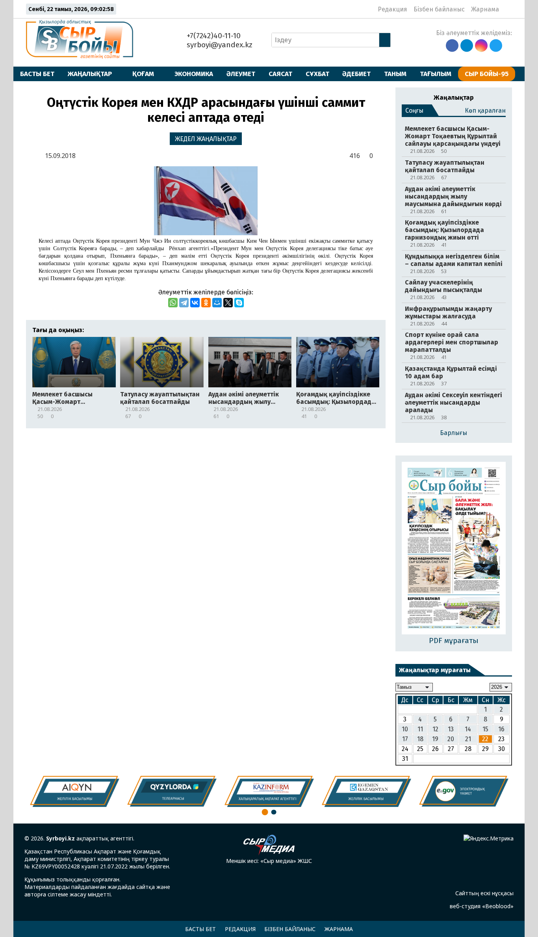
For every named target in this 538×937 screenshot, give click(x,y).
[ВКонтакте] (195, 302)
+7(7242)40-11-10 (213, 35)
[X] (228, 302)
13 (451, 729)
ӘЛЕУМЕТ (240, 74)
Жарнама (485, 9)
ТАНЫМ (395, 74)
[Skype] (239, 302)
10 (405, 729)
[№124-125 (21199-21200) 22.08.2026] (454, 549)
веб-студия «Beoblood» (482, 906)
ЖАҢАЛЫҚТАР (90, 74)
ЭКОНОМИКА (193, 74)
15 (485, 729)
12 (435, 729)
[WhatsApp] (173, 302)
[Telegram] (184, 302)
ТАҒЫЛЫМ (435, 74)
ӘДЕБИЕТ (356, 74)
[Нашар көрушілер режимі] (507, 9)
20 (450, 739)
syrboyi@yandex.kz (218, 44)
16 (501, 729)
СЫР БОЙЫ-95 (486, 74)
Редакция (392, 9)
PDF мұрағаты (454, 640)
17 (405, 739)
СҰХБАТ (317, 74)
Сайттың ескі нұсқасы (484, 893)
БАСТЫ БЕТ (37, 74)
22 (485, 739)
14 (468, 729)
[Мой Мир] (217, 302)
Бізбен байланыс (439, 9)
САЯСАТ (280, 74)
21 (468, 739)
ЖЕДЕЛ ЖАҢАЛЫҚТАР (206, 139)
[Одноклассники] (206, 302)
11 (420, 729)
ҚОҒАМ (143, 74)
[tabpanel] (463, 791)
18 (420, 739)
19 (435, 739)
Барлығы (453, 433)
